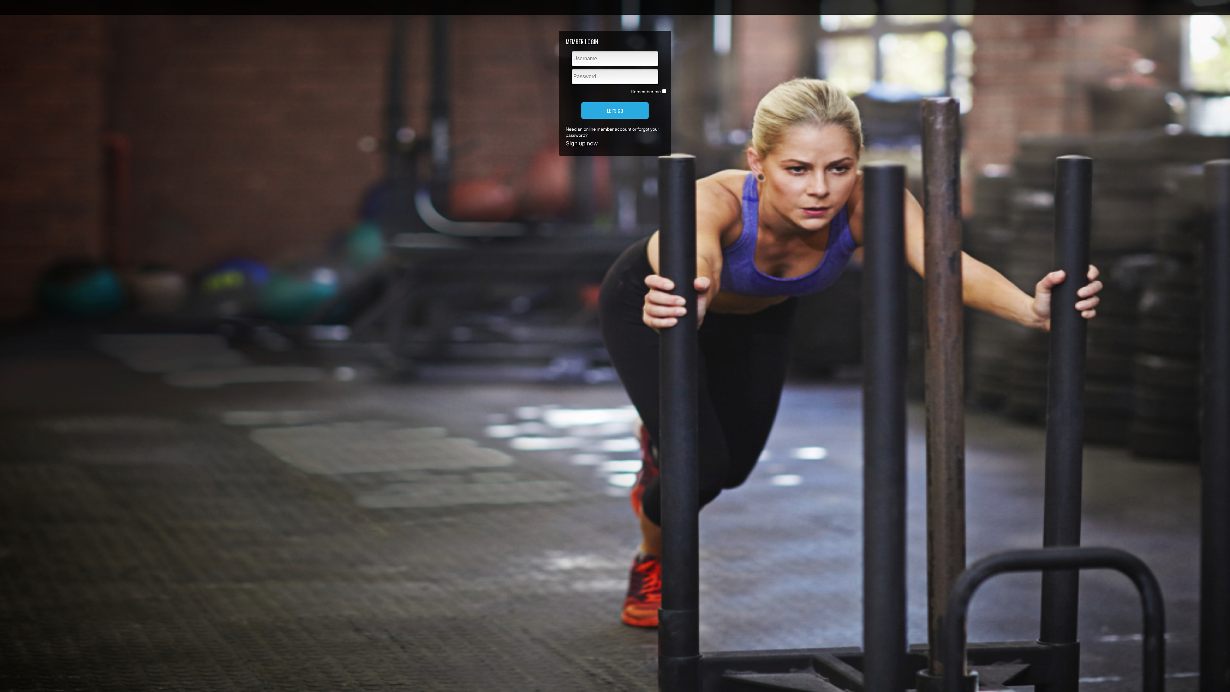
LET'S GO (615, 110)
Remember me (646, 92)
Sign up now (582, 143)
